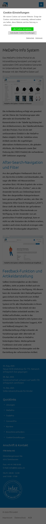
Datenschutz (30, 38)
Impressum (38, 38)
